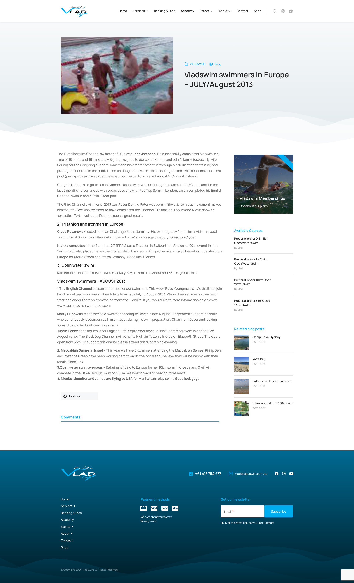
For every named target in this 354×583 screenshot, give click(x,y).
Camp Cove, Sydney (266, 337)
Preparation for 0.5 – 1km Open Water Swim (251, 241)
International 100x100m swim (273, 403)
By (238, 247)
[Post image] (241, 342)
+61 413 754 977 (208, 473)
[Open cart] (291, 11)
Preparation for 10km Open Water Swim (252, 282)
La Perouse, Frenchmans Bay (272, 381)
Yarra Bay (259, 359)
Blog (218, 64)
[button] (79, 396)
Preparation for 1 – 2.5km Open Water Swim (251, 261)
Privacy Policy (149, 521)
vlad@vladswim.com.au (251, 474)
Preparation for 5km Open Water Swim (252, 303)
